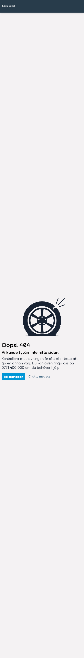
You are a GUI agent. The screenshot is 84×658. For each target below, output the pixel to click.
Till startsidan (13, 376)
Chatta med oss (39, 376)
